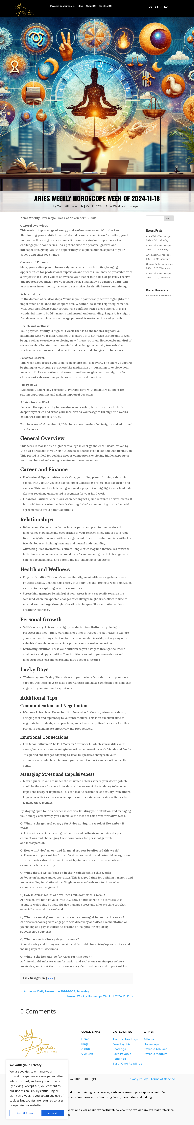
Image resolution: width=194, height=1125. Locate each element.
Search (168, 218)
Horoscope (151, 1044)
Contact (87, 1053)
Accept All (52, 1113)
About (85, 1049)
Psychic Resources (61, 6)
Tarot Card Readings (127, 1063)
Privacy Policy (138, 1079)
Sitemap (150, 1039)
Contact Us (105, 6)
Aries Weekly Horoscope (122, 206)
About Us (91, 6)
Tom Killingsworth (70, 206)
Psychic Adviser (155, 1049)
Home (85, 1039)
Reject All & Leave (24, 1113)
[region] (37, 1089)
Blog (80, 6)
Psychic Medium (155, 1054)
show (50, 978)
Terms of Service (163, 1079)
